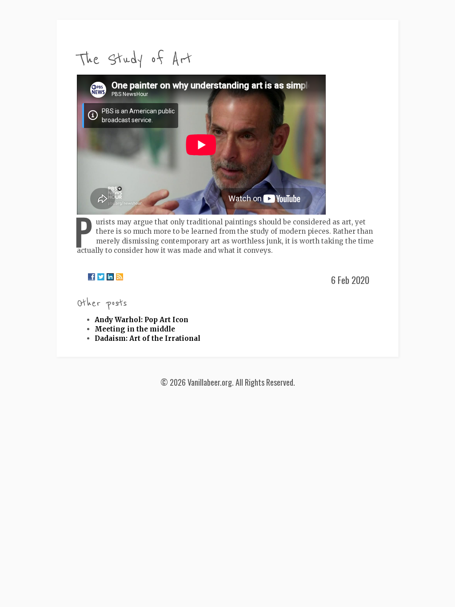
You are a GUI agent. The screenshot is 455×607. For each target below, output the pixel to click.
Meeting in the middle (135, 329)
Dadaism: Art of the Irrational (147, 338)
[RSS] (119, 276)
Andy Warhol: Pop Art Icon (141, 319)
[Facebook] (91, 276)
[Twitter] (100, 276)
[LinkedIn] (110, 276)
